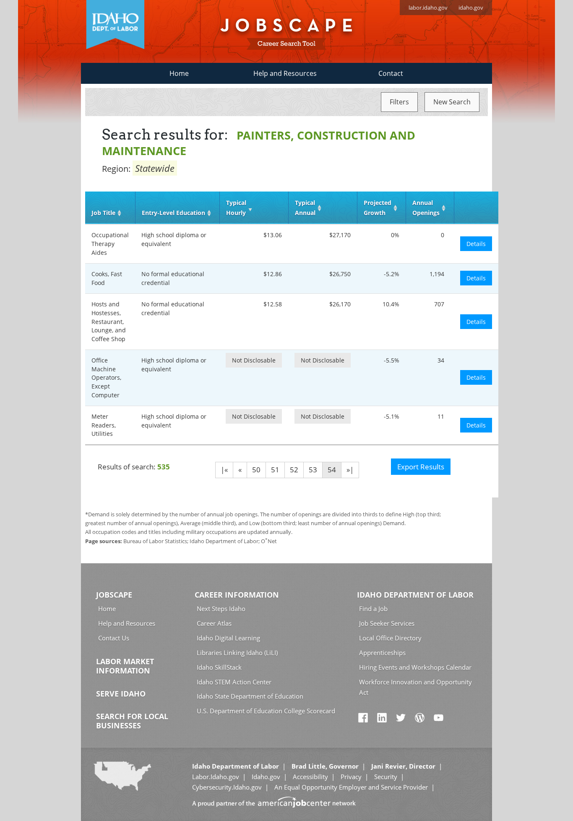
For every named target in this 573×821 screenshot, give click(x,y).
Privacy (351, 776)
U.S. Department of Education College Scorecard (266, 711)
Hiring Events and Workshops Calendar (415, 667)
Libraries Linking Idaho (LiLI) (237, 652)
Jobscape (114, 595)
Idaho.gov (266, 776)
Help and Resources (285, 73)
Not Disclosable (254, 360)
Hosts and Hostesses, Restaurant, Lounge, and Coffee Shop (108, 321)
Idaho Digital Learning (228, 638)
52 (294, 469)
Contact (390, 73)
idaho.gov (470, 7)
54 (332, 469)
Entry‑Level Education (173, 213)
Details (476, 244)
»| (350, 469)
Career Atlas (214, 623)
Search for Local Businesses (132, 720)
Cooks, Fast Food (106, 278)
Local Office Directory (390, 638)
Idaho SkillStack (219, 667)
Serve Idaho (121, 694)
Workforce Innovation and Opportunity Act (415, 687)
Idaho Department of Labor (415, 595)
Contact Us (113, 638)
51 (275, 469)
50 (256, 469)
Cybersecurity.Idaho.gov (227, 787)
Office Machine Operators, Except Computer (106, 377)
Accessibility (310, 776)
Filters (399, 101)
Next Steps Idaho (221, 608)
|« (224, 469)
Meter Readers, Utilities (103, 425)
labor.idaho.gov (428, 7)
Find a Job (373, 608)
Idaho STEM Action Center (234, 682)
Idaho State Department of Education (250, 696)
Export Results (420, 466)
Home (179, 73)
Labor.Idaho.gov (215, 776)
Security (385, 776)
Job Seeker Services (386, 623)
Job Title (103, 213)
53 (313, 469)
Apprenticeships (382, 652)
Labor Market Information (125, 666)
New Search (452, 101)
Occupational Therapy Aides (110, 243)
